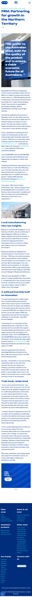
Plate (2, 515)
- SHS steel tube (21, 533)
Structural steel (21, 539)
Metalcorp (3, 580)
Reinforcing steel (21, 549)
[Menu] (29, 2)
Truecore (3, 573)
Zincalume (3, 561)
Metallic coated (21, 517)
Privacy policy (5, 588)
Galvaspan (3, 565)
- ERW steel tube (21, 535)
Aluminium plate (5, 532)
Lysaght (3, 578)
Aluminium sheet (5, 530)
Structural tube (21, 527)
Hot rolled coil (20, 521)
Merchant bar (20, 537)
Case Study (21, 8)
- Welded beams (21, 543)
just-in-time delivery (19, 341)
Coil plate (3, 517)
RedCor (3, 575)
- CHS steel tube (21, 529)
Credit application (15, 588)
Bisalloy (3, 576)
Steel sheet (20, 515)
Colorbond (3, 559)
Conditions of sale (25, 588)
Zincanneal (4, 569)
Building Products (21, 545)
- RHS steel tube (21, 531)
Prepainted (27, 515)
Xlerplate (3, 571)
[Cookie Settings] (2, 594)
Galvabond (4, 563)
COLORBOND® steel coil (9, 144)
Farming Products (21, 547)
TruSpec (3, 567)
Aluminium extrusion (6, 534)
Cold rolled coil (21, 519)
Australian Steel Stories (9, 8)
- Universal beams (21, 541)
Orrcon (2, 582)
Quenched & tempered (7, 521)
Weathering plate (5, 519)
